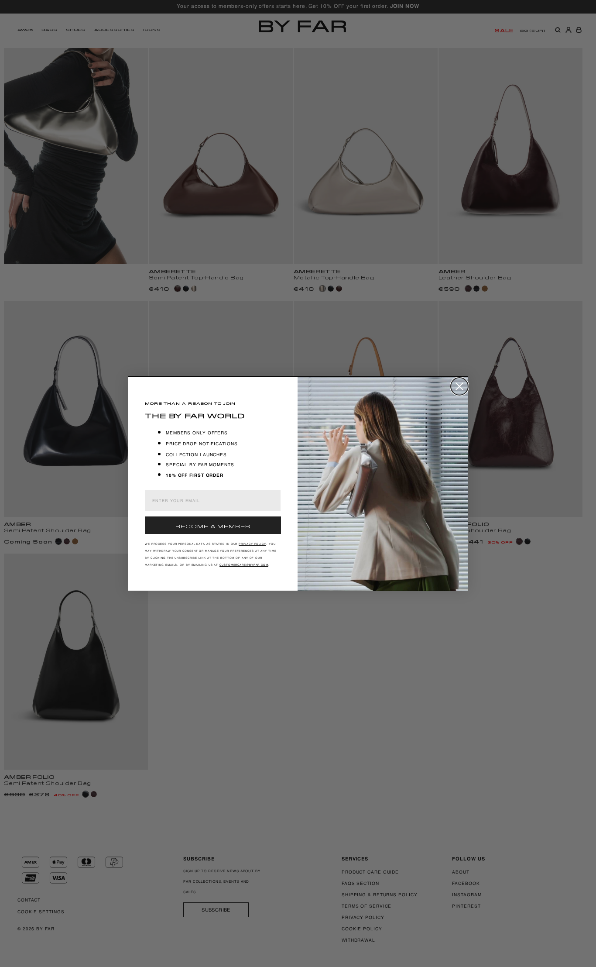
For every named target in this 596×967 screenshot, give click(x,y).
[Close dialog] (459, 386)
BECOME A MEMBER (212, 525)
